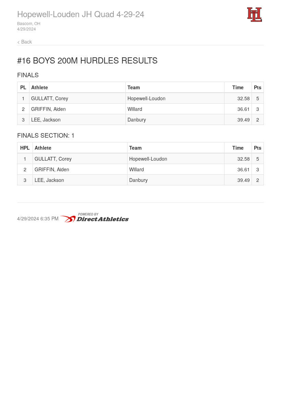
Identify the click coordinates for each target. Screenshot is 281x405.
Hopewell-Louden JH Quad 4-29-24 (80, 14)
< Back (24, 41)
